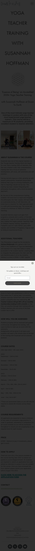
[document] (17, 275)
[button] (32, 263)
